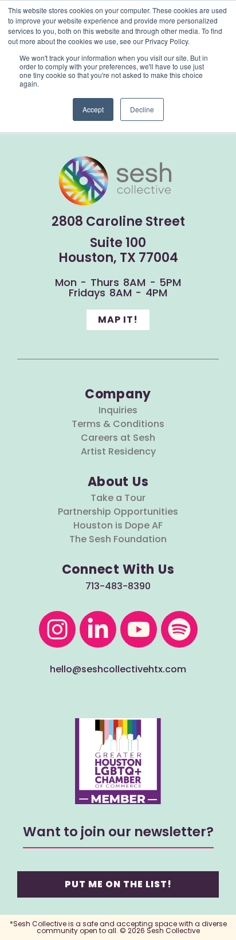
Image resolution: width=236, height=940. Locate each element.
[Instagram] (57, 629)
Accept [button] (93, 109)
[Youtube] (138, 629)
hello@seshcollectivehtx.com (118, 669)
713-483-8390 (118, 586)
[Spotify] (179, 629)
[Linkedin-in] (98, 629)
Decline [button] (142, 109)
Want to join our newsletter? (118, 831)
